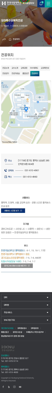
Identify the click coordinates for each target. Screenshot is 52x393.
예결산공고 (5, 332)
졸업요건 (25, 73)
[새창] (3, 387)
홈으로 (10, 39)
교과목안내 (45, 68)
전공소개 (5, 68)
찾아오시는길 (17, 332)
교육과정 (24, 68)
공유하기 (4, 39)
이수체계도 (34, 68)
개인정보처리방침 (7, 328)
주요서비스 (8, 312)
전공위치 (16, 39)
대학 (5, 297)
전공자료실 (16, 73)
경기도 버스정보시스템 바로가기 (15, 266)
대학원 (6, 305)
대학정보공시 (22, 328)
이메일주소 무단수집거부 (34, 332)
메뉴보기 (48, 3)
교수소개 (15, 68)
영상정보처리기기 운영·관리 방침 (12, 336)
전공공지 (5, 73)
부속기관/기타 (9, 320)
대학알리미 (35, 328)
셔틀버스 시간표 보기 (11, 211)
